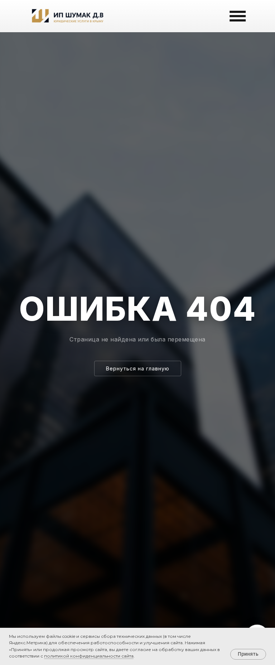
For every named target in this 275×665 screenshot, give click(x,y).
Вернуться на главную (137, 368)
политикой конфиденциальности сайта (89, 656)
